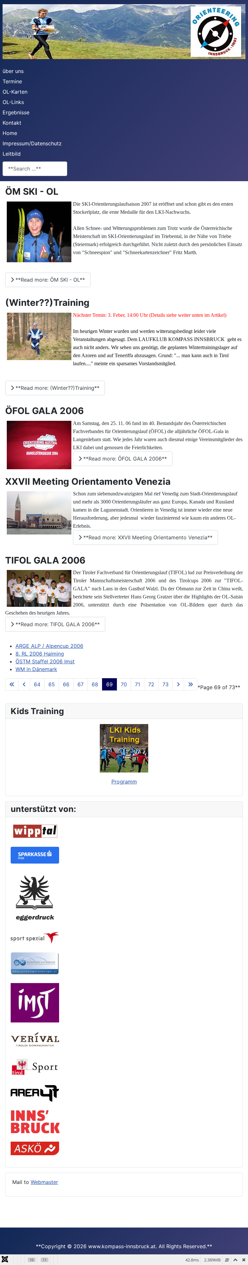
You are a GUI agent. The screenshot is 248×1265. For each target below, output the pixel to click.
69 (109, 684)
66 (66, 684)
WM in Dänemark (36, 669)
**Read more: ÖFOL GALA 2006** (124, 458)
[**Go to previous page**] (24, 684)
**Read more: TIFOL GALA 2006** (57, 624)
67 (81, 684)
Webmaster (44, 1182)
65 (51, 684)
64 (37, 684)
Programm (124, 781)
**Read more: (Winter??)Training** (56, 388)
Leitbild (12, 153)
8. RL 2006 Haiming (40, 653)
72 (151, 684)
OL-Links (13, 102)
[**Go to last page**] (190, 684)
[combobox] (35, 168)
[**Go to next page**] (178, 684)
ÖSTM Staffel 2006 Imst (45, 661)
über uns (13, 71)
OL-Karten (15, 91)
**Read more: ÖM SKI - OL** (49, 279)
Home (10, 133)
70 (124, 684)
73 (165, 684)
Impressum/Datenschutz (32, 143)
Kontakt (12, 122)
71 (137, 684)
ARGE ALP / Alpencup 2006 (49, 646)
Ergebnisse (16, 112)
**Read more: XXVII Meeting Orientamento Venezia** (147, 537)
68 (95, 684)
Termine (12, 81)
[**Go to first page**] (12, 684)
